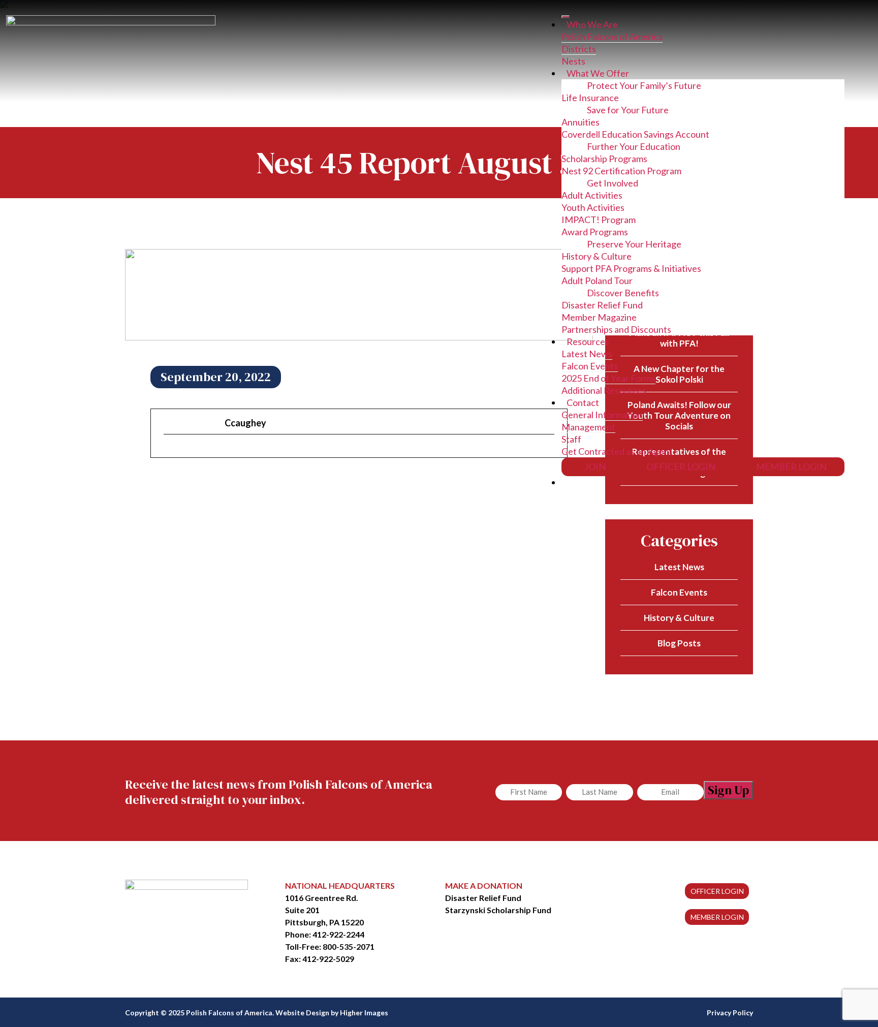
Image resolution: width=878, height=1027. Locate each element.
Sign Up (728, 790)
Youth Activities (592, 207)
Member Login (791, 466)
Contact (583, 402)
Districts (578, 48)
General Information (602, 414)
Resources (588, 341)
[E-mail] (170, 452)
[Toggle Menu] (565, 16)
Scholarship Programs (604, 158)
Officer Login (680, 466)
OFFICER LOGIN (717, 891)
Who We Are (592, 24)
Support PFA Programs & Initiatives (631, 268)
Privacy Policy (730, 1012)
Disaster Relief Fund (602, 304)
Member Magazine (599, 317)
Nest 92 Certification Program (621, 170)
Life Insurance (590, 97)
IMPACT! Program (598, 219)
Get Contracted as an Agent (616, 451)
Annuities (580, 122)
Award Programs (594, 231)
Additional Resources (603, 390)
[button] (570, 482)
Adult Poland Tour (597, 280)
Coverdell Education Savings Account (635, 134)
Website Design (302, 1012)
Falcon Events (589, 365)
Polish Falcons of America (612, 36)
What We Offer (598, 73)
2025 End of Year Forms (608, 378)
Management (588, 426)
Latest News (586, 353)
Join (595, 466)
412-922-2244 (338, 934)
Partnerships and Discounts (616, 329)
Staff (571, 439)
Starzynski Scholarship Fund (498, 910)
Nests (573, 61)
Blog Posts (679, 643)
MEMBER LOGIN (717, 917)
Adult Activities (591, 195)
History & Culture (596, 256)
